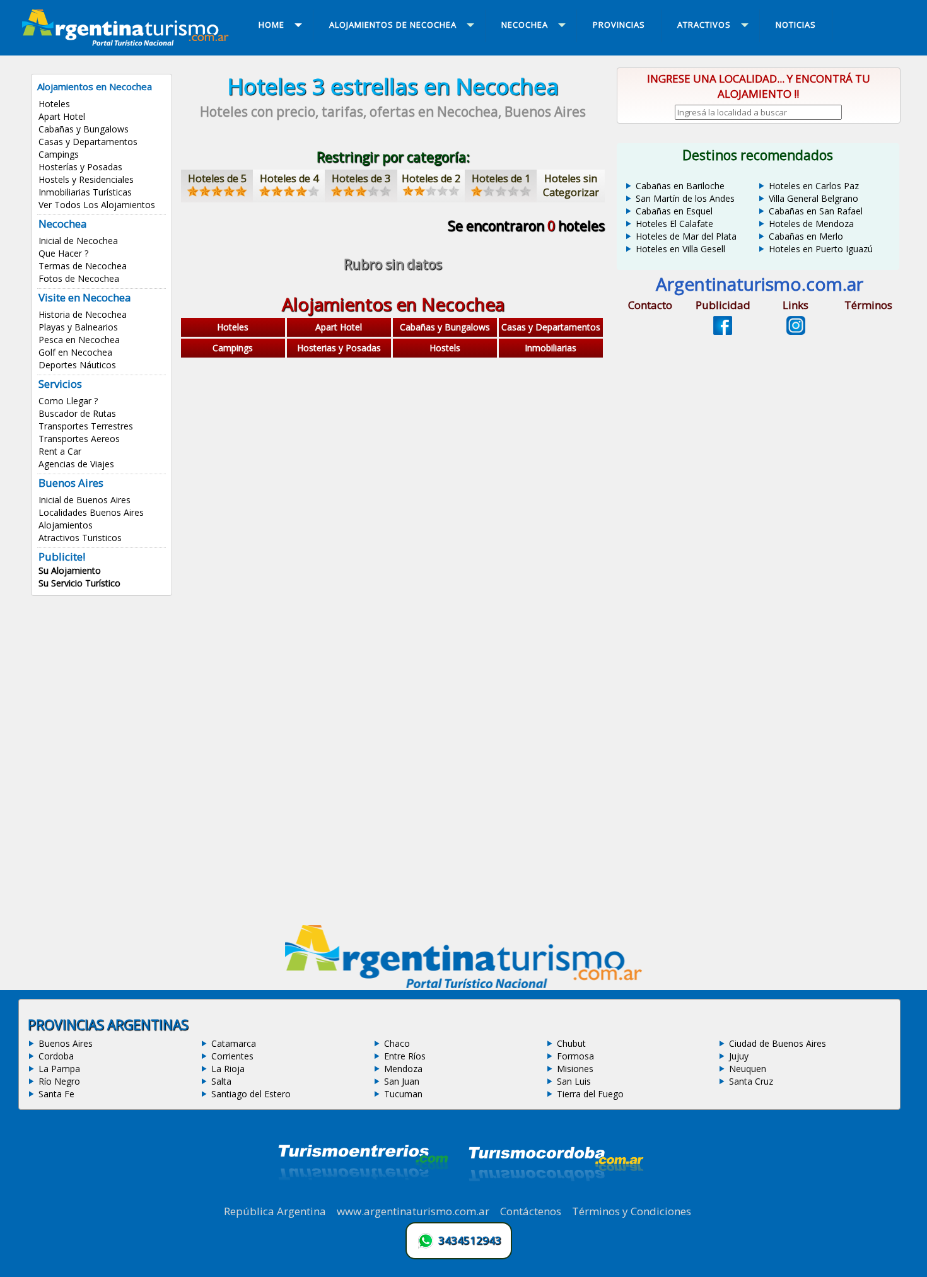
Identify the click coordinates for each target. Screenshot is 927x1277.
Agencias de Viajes (76, 464)
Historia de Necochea (82, 314)
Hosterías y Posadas (80, 167)
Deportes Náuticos (77, 365)
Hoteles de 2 (431, 178)
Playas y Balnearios (78, 327)
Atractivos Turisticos (80, 538)
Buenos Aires (65, 1043)
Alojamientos (65, 525)
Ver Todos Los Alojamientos (96, 205)
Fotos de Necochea (78, 278)
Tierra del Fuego (590, 1094)
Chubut (571, 1043)
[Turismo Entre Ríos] (363, 1197)
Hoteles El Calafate (674, 224)
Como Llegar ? (68, 401)
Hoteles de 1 (501, 178)
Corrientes (232, 1056)
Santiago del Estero (251, 1094)
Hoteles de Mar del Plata (686, 236)
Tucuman (403, 1094)
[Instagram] (795, 331)
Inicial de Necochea (78, 241)
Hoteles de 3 (361, 178)
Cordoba (56, 1056)
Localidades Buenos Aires (91, 512)
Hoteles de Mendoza (811, 224)
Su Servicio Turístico (79, 583)
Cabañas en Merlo (806, 236)
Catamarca (233, 1043)
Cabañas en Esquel (674, 211)
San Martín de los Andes (685, 198)
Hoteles (54, 104)
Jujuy (739, 1056)
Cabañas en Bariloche (680, 186)
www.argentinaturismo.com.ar (413, 1211)
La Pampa (59, 1069)
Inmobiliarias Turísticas (85, 192)
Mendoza (403, 1069)
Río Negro (59, 1081)
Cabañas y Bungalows (83, 129)
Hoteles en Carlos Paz (814, 186)
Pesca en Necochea (79, 340)
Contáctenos (530, 1211)
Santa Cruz (751, 1081)
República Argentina (275, 1211)
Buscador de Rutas (77, 413)
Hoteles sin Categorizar (571, 185)
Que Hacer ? (63, 253)
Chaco (397, 1043)
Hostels (444, 348)
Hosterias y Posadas (339, 348)
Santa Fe (56, 1094)
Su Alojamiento (69, 570)
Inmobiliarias (550, 348)
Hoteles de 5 (217, 178)
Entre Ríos (405, 1056)
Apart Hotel (61, 116)
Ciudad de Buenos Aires (777, 1043)
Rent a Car (59, 451)
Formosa (575, 1056)
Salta (221, 1081)
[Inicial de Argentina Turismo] (128, 42)
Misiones (575, 1069)
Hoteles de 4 (289, 178)
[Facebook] (722, 331)
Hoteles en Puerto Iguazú (821, 249)
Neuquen (747, 1069)
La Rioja (228, 1069)
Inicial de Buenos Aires (84, 500)
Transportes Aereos (79, 439)
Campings (58, 154)
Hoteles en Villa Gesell (680, 249)
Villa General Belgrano (813, 198)
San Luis (574, 1081)
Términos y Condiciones (631, 1211)
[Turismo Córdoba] (555, 1197)
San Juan (401, 1081)
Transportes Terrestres (85, 426)
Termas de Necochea (82, 266)
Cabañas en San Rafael (816, 211)
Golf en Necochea (75, 352)
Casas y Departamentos (87, 142)
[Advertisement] (393, 462)
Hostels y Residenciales (86, 179)
